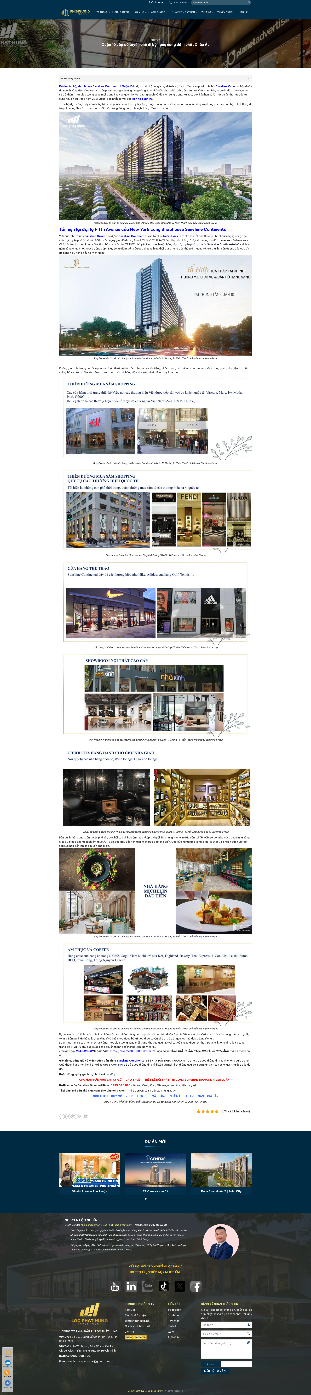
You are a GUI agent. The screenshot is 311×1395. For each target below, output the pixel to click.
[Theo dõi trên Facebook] (149, 2)
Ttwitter (173, 1320)
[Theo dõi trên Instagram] (152, 2)
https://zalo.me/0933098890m (130, 1051)
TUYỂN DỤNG (225, 12)
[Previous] (65, 1166)
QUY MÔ (116, 1096)
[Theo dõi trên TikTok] (155, 2)
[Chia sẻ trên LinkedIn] (85, 1116)
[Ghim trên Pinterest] (79, 1116)
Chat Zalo (7, 1367)
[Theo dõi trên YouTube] (162, 2)
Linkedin (173, 1337)
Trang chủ (103, 12)
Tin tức (206, 12)
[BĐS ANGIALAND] (75, 12)
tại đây (110, 1074)
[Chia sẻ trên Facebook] (62, 1116)
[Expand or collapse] (248, 78)
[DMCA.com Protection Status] (136, 1337)
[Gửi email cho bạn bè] (73, 1116)
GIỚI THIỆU (100, 1096)
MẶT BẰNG (159, 1096)
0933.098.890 (113, 1064)
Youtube (173, 1315)
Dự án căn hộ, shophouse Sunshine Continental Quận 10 (96, 86)
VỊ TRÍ (129, 1096)
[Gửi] (248, 2)
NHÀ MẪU (176, 1096)
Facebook (174, 1309)
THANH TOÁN (195, 1096)
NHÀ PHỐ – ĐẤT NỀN (183, 12)
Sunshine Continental (133, 236)
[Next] (246, 1166)
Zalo (171, 1331)
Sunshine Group (226, 86)
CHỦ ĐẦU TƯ (121, 12)
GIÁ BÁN (212, 1096)
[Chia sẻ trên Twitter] (68, 1116)
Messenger (8, 1387)
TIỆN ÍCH (143, 1096)
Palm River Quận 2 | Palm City (221, 1191)
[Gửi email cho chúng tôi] (159, 2)
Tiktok (172, 1326)
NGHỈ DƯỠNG (158, 12)
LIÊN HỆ (243, 12)
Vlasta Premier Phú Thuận (89, 1191)
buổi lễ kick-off (173, 236)
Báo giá (8, 1357)
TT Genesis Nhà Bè (155, 1191)
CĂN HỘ (139, 12)
